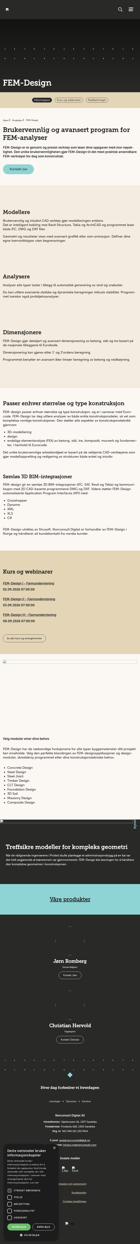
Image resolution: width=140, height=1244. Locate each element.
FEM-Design (32, 120)
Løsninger (55, 1101)
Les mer (34, 1182)
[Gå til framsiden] (21, 9)
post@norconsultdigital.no (74, 1140)
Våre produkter (70, 899)
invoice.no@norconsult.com (79, 1144)
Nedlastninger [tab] (97, 100)
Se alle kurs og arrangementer (24, 638)
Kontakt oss (18, 169)
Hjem (6, 120)
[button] (31, 1235)
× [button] (54, 1148)
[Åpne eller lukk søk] (121, 9)
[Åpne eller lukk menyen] (131, 9)
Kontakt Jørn (70, 975)
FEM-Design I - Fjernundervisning (28, 583)
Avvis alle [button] (43, 1226)
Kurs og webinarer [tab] (69, 100)
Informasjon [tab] (42, 100)
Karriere (86, 1101)
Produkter (17, 120)
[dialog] (31, 1192)
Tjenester (71, 1101)
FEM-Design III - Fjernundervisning (29, 615)
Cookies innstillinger (74, 1201)
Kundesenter (79, 1192)
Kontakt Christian (70, 1039)
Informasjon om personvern (70, 1184)
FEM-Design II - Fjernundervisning (29, 599)
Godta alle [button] (19, 1226)
